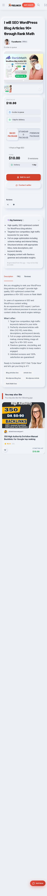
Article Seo (28, 373)
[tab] (23, 80)
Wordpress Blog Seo (13, 378)
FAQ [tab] (18, 276)
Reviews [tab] (27, 276)
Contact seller (25, 185)
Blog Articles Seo (12, 373)
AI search (29, 5)
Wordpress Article (32, 378)
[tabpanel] (23, 335)
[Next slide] (38, 67)
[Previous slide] (9, 67)
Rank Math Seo (11, 384)
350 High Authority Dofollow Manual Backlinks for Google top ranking (21, 438)
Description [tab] (8, 276)
